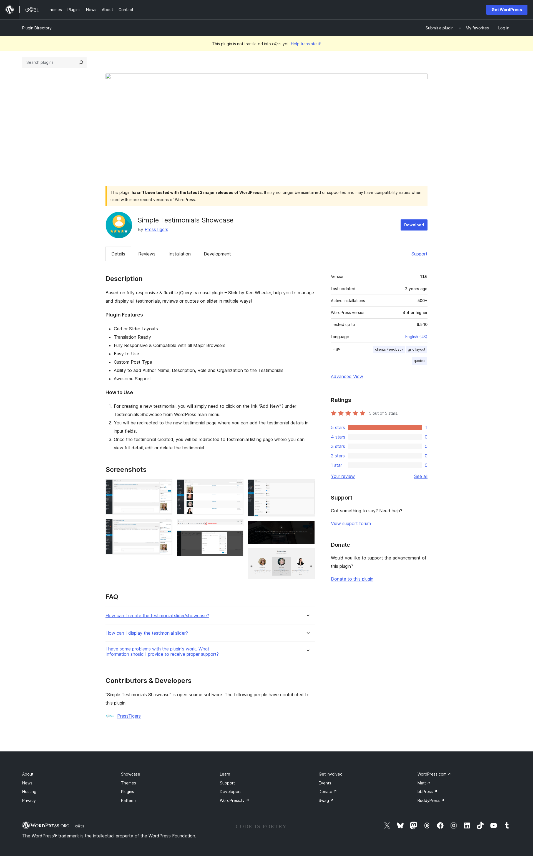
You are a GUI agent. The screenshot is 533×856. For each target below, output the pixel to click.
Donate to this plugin (352, 579)
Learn (225, 774)
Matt (424, 783)
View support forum (351, 523)
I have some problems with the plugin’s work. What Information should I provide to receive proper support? (162, 651)
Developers (231, 791)
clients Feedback (389, 349)
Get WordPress (507, 9)
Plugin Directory (37, 28)
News (27, 783)
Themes (128, 783)
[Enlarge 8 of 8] (307, 556)
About (27, 774)
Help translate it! (306, 43)
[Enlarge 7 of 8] (307, 528)
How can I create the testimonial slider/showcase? (157, 615)
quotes (419, 361)
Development (217, 254)
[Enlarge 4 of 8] (236, 526)
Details (118, 254)
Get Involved (331, 774)
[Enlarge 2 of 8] (165, 526)
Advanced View (347, 376)
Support (419, 254)
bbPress (428, 791)
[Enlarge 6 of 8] (307, 487)
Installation (180, 254)
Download (414, 224)
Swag (326, 800)
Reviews (146, 254)
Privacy (29, 800)
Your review (343, 476)
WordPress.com (434, 774)
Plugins (127, 791)
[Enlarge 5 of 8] (236, 538)
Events (325, 783)
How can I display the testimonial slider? (146, 633)
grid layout (416, 349)
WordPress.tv (234, 800)
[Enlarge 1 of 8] (165, 487)
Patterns (129, 800)
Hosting (29, 791)
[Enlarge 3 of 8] (236, 487)
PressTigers (156, 229)
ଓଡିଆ (79, 826)
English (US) (416, 336)
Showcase (130, 774)
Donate (328, 791)
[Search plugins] (81, 62)
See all (421, 476)
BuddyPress (431, 800)
